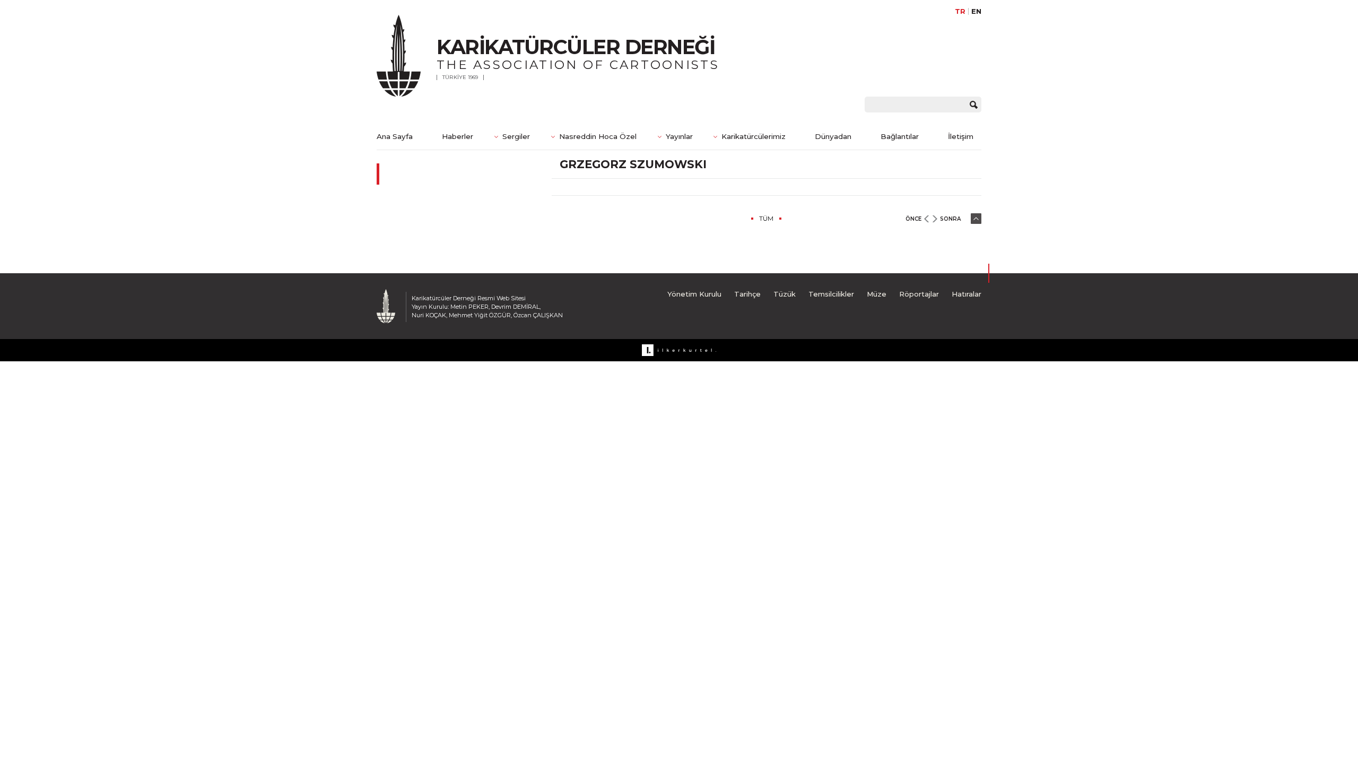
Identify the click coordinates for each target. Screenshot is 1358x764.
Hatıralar (966, 294)
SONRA (950, 218)
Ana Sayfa (395, 136)
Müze (876, 294)
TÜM (766, 218)
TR (960, 11)
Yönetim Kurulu (694, 294)
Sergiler (516, 136)
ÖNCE (913, 218)
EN (976, 11)
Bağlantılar (900, 136)
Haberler (457, 136)
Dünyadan (833, 136)
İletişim (960, 136)
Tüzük (784, 294)
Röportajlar (919, 294)
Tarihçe (747, 294)
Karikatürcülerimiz (753, 136)
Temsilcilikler (831, 294)
